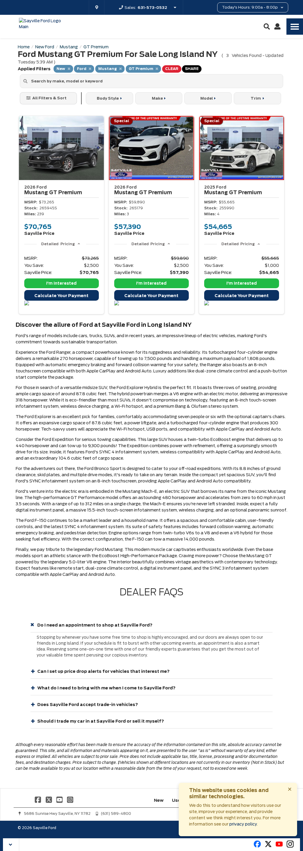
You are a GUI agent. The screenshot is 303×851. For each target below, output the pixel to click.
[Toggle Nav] (294, 26)
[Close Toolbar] (11, 844)
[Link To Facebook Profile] (38, 799)
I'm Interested (61, 283)
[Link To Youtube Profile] (279, 846)
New (159, 800)
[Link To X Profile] (49, 799)
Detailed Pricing (58, 244)
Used (177, 800)
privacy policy (243, 824)
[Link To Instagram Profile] (70, 799)
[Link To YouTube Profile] (60, 799)
